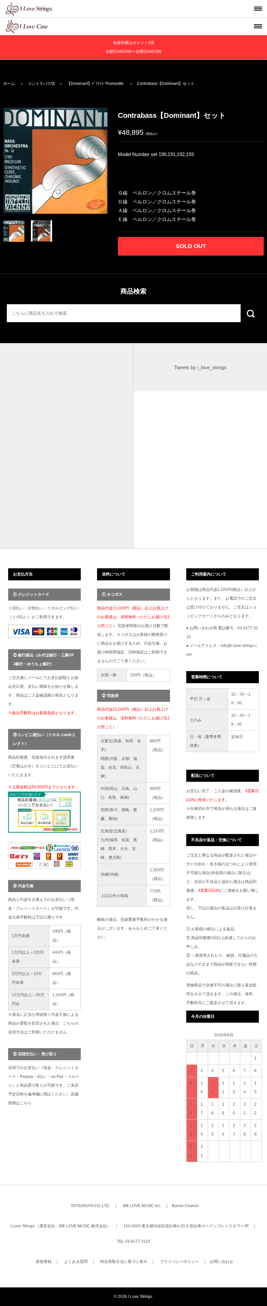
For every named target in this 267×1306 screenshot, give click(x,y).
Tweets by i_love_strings (200, 367)
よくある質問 (76, 1261)
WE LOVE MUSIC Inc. (142, 1206)
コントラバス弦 (41, 83)
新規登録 (43, 1261)
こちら (26, 1103)
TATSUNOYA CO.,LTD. (90, 1206)
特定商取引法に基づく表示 (123, 1261)
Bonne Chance (185, 1206)
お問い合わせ (221, 1261)
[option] (55, 161)
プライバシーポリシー (179, 1261)
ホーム (9, 83)
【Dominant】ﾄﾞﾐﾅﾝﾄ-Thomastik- (95, 83)
